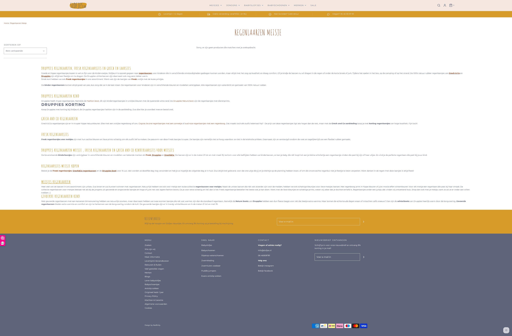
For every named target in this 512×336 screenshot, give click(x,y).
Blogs (147, 276)
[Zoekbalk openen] (438, 5)
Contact (148, 253)
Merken (148, 272)
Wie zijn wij (150, 249)
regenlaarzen (145, 73)
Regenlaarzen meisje (18, 23)
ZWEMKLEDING (207, 260)
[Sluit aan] (363, 221)
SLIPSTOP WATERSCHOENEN (212, 255)
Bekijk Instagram (266, 266)
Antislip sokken (152, 288)
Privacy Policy (151, 296)
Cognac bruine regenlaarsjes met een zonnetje (160, 123)
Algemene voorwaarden (156, 304)
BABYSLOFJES (206, 245)
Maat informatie (152, 257)
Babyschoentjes (152, 284)
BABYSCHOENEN (208, 250)
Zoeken (148, 245)
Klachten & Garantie (154, 300)
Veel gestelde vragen (154, 269)
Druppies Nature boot (183, 101)
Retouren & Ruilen (153, 265)
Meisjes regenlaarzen (56, 181)
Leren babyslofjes (153, 280)
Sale (313, 5)
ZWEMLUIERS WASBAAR (211, 266)
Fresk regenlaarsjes (75, 79)
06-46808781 (264, 255)
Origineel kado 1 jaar (154, 292)
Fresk (134, 79)
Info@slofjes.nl (264, 250)
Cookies (148, 308)
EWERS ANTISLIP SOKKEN (211, 276)
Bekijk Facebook (265, 271)
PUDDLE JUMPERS (208, 271)
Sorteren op (12, 45)
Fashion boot (92, 101)
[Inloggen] (444, 5)
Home (6, 23)
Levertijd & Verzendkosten (157, 261)
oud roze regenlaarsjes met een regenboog (205, 123)
